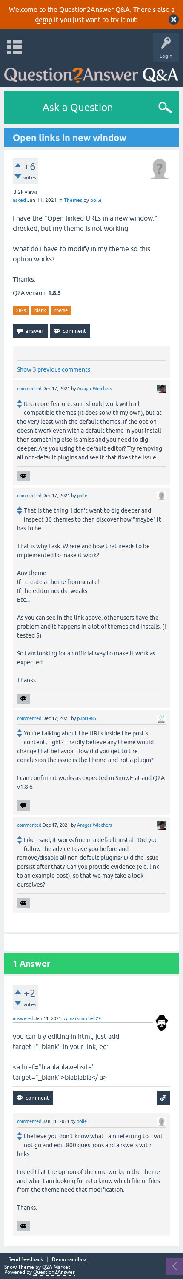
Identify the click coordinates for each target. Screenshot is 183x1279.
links (21, 310)
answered (23, 1018)
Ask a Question (78, 107)
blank (40, 310)
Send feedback (26, 1259)
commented (29, 388)
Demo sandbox (69, 1259)
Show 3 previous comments (53, 369)
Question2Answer (54, 1272)
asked (19, 200)
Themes (73, 200)
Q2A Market (56, 1267)
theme (61, 310)
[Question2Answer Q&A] (91, 72)
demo (43, 19)
